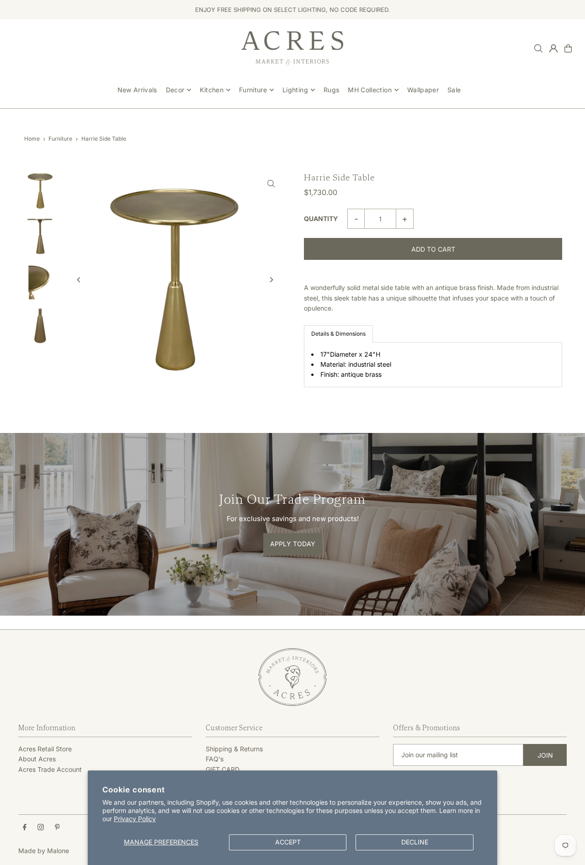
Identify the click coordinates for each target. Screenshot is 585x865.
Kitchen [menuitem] (211, 90)
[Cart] (568, 48)
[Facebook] (25, 827)
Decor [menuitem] (175, 90)
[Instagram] (40, 827)
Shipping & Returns (234, 749)
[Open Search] (538, 48)
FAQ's (214, 759)
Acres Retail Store (45, 749)
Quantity (321, 218)
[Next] (271, 279)
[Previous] (79, 279)
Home (32, 138)
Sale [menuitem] (454, 90)
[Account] (553, 48)
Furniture (60, 138)
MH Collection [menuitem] (370, 90)
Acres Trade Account (50, 769)
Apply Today (292, 544)
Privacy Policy (135, 819)
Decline (414, 842)
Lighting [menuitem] (295, 90)
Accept (288, 842)
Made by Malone (43, 850)
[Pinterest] (57, 827)
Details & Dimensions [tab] (338, 333)
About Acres (37, 759)
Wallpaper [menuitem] (423, 90)
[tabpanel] (433, 364)
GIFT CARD (222, 769)
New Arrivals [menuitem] (137, 90)
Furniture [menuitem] (253, 90)
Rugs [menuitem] (331, 90)
